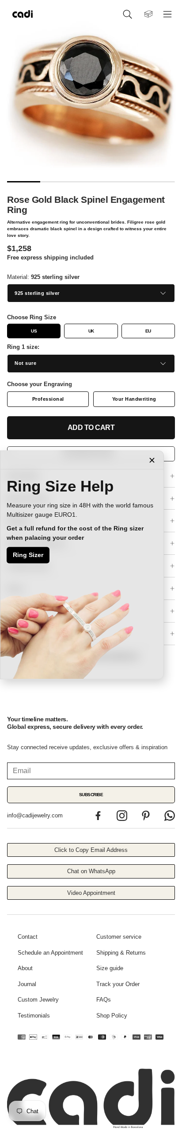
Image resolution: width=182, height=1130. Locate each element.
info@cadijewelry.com (35, 815)
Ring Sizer (28, 554)
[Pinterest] (145, 815)
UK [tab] (91, 331)
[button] (129, 14)
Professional (48, 399)
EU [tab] (148, 331)
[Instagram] (122, 815)
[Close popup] (152, 460)
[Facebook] (98, 815)
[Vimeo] (169, 815)
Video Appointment (91, 893)
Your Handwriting (134, 399)
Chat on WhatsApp (91, 871)
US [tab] (34, 331)
